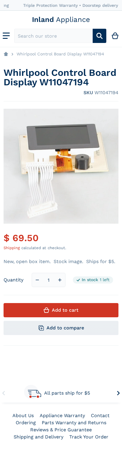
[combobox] (53, 36)
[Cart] (115, 35)
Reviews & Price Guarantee (61, 430)
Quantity (13, 280)
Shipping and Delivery (38, 437)
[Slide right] (118, 393)
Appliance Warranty (62, 415)
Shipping (12, 248)
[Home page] (6, 54)
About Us (23, 415)
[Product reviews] (29, 92)
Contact (100, 415)
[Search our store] (99, 36)
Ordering (26, 422)
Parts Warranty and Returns (74, 422)
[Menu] (6, 36)
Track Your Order (88, 437)
